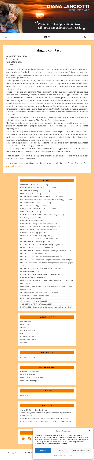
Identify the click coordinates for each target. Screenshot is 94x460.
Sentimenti (24, 342)
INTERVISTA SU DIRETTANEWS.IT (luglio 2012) (36, 236)
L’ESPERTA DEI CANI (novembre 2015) (33, 254)
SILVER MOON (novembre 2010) (31, 221)
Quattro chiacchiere (27, 336)
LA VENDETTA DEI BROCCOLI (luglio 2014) (35, 242)
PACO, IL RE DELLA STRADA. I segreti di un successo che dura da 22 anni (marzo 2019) (46, 281)
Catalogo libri (25, 395)
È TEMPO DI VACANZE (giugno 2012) (33, 233)
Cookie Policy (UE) (24, 453)
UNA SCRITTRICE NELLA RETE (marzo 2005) (35, 203)
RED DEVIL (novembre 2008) (30, 218)
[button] (89, 431)
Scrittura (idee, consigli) (28, 339)
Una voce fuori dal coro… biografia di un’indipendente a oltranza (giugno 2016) (46, 264)
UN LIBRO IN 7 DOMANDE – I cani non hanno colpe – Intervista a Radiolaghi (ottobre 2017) (43, 269)
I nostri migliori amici (27, 331)
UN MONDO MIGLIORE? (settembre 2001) (35, 191)
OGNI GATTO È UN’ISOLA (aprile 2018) (33, 277)
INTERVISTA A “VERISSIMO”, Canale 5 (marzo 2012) (38, 230)
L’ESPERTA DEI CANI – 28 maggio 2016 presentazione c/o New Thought (46, 260)
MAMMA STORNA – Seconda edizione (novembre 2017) (40, 274)
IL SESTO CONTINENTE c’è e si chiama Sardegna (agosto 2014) (42, 245)
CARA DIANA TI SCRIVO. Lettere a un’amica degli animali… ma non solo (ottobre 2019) (46, 287)
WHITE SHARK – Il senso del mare (32, 378)
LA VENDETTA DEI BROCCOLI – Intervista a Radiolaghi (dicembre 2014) (45, 251)
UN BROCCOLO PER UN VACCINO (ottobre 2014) (37, 248)
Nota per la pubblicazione (29, 372)
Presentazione (25, 322)
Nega (61, 450)
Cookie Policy (57, 456)
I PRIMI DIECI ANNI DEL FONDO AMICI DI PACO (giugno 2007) (42, 215)
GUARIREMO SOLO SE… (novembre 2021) (35, 295)
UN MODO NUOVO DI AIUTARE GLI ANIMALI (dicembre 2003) (41, 197)
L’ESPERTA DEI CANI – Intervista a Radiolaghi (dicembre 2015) (42, 257)
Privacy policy (67, 456)
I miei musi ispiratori (27, 375)
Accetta (43, 450)
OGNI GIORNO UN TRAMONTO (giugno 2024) (36, 304)
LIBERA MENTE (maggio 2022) (30, 298)
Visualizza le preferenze (80, 450)
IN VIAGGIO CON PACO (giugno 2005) (33, 206)
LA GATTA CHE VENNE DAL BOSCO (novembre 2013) (39, 239)
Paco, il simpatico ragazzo (29, 381)
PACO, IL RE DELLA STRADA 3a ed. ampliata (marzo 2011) (41, 227)
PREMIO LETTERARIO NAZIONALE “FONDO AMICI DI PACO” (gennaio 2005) (46, 200)
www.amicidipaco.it (14, 166)
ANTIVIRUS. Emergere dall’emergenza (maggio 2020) (39, 292)
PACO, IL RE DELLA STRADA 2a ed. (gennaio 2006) (38, 209)
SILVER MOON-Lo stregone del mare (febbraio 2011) (39, 224)
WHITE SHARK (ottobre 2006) (30, 212)
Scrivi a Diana (25, 325)
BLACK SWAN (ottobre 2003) (30, 194)
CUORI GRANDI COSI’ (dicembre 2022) (33, 301)
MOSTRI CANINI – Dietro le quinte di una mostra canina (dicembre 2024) (46, 307)
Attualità (23, 328)
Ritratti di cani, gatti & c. (28, 357)
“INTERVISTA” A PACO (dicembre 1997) (34, 185)
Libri (21, 333)
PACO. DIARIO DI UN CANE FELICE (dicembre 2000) (38, 188)
